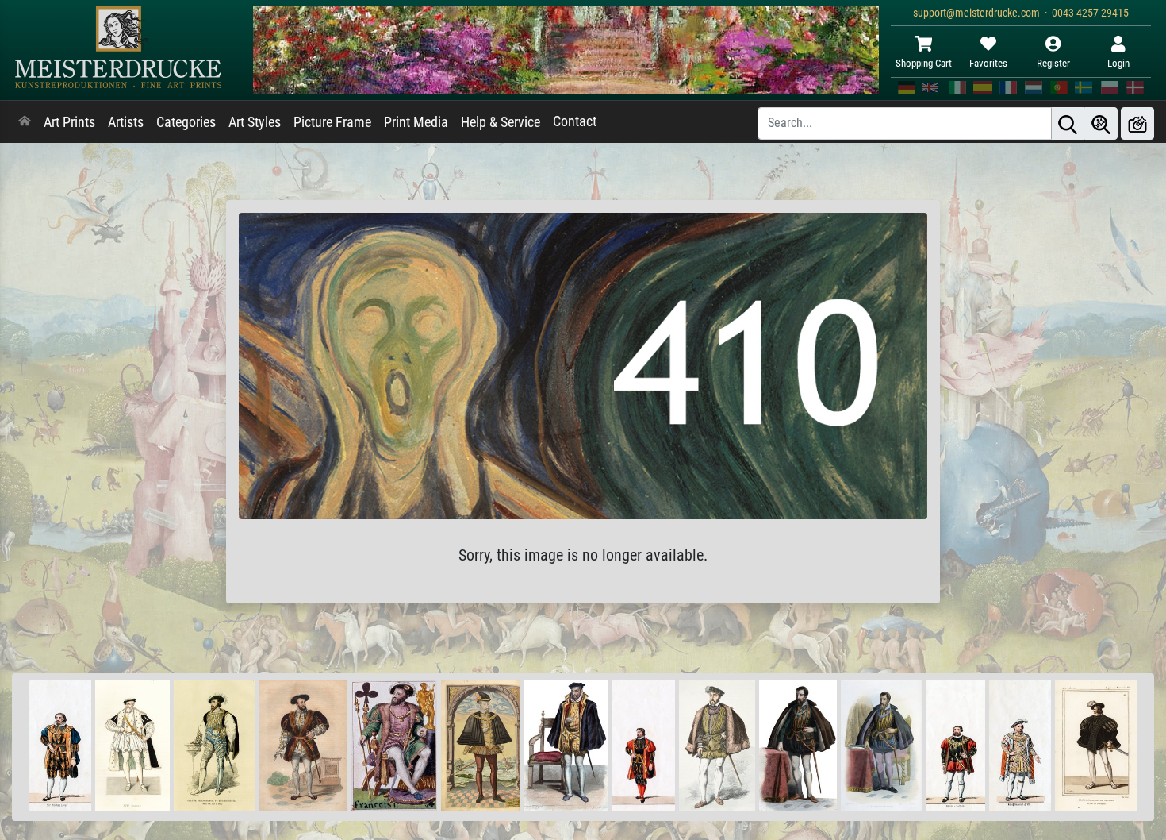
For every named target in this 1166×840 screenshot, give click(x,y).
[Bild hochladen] (1137, 123)
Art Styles (254, 122)
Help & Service (500, 122)
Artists (126, 122)
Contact (574, 121)
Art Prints (69, 122)
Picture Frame (332, 122)
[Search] (1067, 123)
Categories (186, 122)
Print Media (416, 122)
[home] (24, 122)
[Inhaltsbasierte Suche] (1101, 123)
